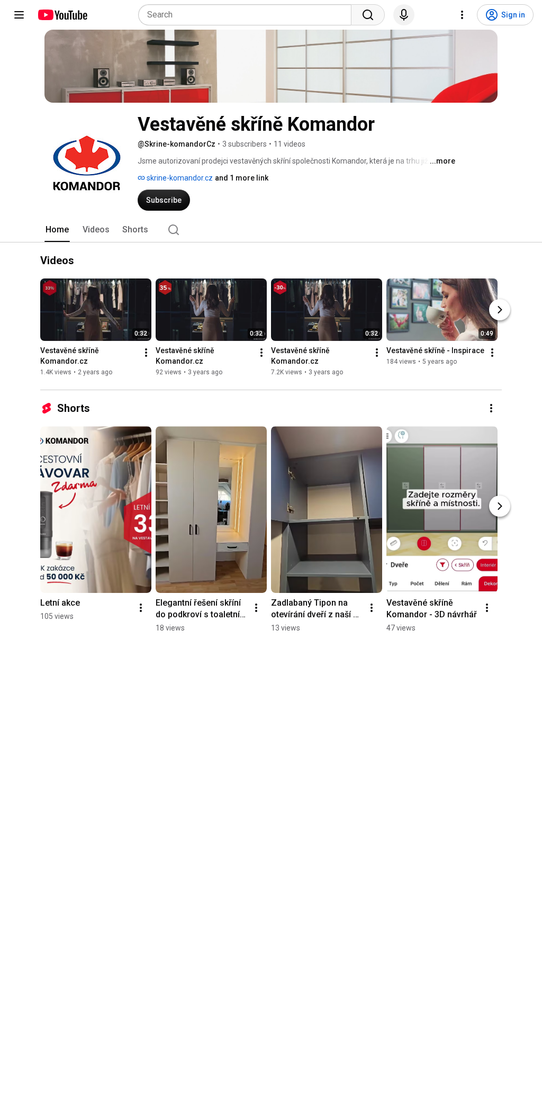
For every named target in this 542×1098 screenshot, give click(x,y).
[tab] (57, 229)
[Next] (499, 309)
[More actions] (146, 352)
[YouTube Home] (62, 15)
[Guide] (19, 14)
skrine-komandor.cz (179, 178)
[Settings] (462, 14)
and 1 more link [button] (241, 178)
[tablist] (271, 229)
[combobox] (248, 14)
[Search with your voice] (403, 14)
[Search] (368, 14)
